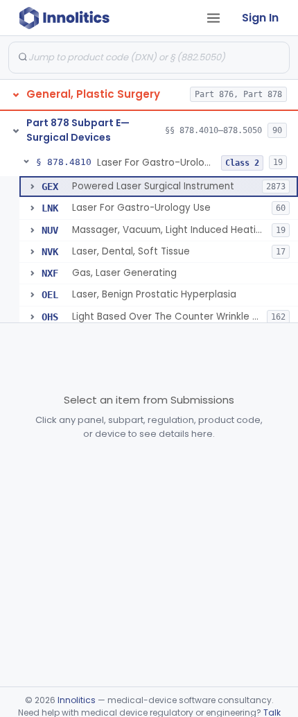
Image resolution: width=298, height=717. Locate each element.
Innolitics (77, 700)
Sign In (260, 18)
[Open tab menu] (213, 18)
